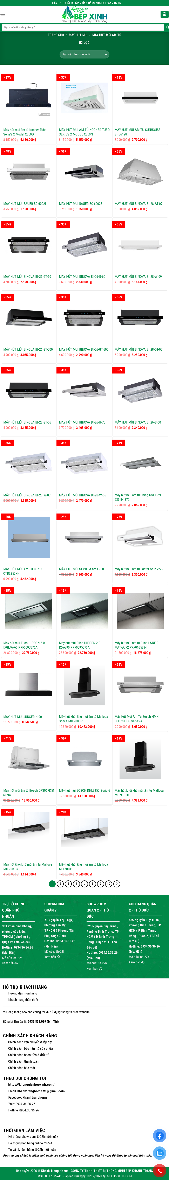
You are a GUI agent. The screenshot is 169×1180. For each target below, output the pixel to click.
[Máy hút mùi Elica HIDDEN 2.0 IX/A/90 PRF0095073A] (84, 611)
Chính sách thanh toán (23, 1061)
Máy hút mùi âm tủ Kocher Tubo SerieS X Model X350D (24, 132)
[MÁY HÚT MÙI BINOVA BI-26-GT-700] (28, 317)
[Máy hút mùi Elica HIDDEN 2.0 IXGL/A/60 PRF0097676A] (28, 611)
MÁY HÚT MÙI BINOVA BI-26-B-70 (82, 422)
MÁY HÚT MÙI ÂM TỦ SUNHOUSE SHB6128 (138, 132)
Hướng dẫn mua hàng (22, 993)
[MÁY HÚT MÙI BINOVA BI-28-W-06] (84, 463)
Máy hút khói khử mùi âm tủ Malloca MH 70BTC (27, 866)
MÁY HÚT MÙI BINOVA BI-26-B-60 (82, 276)
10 (108, 884)
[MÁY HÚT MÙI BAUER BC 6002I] (28, 171)
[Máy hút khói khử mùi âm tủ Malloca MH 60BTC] (84, 832)
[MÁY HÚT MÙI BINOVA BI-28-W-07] (28, 463)
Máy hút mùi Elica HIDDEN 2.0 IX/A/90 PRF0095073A (79, 645)
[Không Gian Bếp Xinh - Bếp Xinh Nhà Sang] (84, 14)
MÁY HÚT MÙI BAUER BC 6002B (80, 204)
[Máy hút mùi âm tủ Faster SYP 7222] (140, 537)
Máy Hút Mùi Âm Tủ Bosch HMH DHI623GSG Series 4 (136, 718)
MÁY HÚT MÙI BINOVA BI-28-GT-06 (27, 422)
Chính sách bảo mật (21, 1068)
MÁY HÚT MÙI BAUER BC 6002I (24, 204)
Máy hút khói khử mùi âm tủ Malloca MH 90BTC (139, 792)
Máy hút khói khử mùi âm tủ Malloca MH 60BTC (83, 866)
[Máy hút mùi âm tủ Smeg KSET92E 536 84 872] (140, 463)
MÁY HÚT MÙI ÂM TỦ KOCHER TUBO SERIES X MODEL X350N (84, 132)
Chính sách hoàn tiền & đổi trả (28, 1055)
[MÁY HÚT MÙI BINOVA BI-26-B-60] (84, 244)
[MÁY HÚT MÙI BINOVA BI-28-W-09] (140, 244)
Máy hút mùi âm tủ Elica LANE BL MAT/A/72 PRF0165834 (137, 645)
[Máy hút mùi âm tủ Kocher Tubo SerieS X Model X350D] (28, 98)
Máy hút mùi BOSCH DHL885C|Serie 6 (84, 790)
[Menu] (2, 14)
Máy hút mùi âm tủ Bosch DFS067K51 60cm (28, 792)
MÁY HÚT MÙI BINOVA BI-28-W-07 (26, 495)
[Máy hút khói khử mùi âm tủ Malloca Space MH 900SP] (84, 684)
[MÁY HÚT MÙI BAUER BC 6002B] (84, 171)
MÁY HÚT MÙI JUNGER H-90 (22, 717)
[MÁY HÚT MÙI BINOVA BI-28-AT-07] (140, 172)
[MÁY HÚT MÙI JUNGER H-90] (28, 684)
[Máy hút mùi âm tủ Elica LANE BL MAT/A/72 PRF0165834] (140, 611)
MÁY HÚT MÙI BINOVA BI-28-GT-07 (138, 349)
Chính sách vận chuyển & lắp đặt (30, 1042)
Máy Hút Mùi (78, 35)
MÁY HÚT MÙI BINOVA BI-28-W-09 (138, 276)
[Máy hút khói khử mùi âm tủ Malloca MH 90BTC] (140, 758)
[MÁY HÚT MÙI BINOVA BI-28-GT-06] (28, 390)
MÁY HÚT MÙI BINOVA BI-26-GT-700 (28, 349)
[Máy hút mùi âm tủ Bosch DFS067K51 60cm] (28, 758)
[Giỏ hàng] (165, 14)
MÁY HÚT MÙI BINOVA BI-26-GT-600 (83, 349)
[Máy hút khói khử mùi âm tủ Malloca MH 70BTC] (28, 832)
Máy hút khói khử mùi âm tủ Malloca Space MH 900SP (83, 718)
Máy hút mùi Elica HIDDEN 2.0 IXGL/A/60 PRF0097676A (24, 645)
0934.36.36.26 (23, 947)
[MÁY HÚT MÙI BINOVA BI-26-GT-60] (28, 245)
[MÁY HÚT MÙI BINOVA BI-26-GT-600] (84, 317)
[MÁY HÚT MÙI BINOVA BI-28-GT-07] (140, 317)
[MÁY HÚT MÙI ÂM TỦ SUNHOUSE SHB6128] (140, 98)
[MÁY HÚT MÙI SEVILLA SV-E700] (84, 537)
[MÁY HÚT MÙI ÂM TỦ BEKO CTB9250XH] (28, 537)
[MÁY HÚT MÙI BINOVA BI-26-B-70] (84, 390)
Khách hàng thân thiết (23, 1000)
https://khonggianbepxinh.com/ (31, 1084)
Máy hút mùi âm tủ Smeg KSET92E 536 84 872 (138, 497)
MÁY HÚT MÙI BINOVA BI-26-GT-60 (27, 276)
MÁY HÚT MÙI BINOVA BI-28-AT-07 (138, 204)
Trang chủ (56, 35)
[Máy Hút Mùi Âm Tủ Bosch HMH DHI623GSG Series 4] (140, 685)
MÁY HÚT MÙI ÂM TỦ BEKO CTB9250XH (22, 571)
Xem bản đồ (10, 963)
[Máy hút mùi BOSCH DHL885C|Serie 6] (84, 758)
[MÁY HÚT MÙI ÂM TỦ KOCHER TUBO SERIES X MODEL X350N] (84, 98)
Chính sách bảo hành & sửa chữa (30, 1048)
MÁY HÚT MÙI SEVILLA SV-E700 (81, 569)
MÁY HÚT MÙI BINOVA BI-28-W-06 (82, 495)
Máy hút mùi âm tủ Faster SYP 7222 (139, 569)
